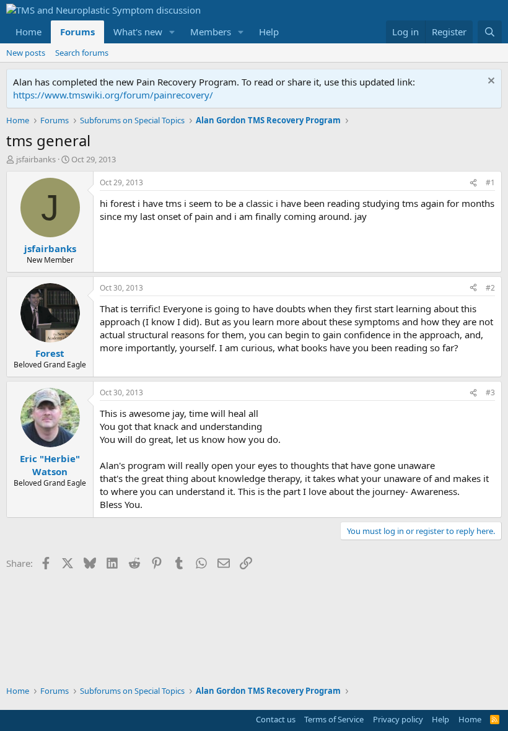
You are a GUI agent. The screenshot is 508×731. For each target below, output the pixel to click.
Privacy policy (398, 719)
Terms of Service (334, 719)
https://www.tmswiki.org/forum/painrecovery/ (113, 95)
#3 (490, 392)
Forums (77, 31)
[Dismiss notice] (489, 82)
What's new (137, 31)
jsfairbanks (36, 159)
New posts (25, 52)
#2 (490, 287)
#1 (490, 182)
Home (28, 31)
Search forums (81, 52)
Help (269, 31)
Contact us (276, 719)
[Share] (473, 183)
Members (210, 31)
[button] (172, 31)
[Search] (490, 31)
